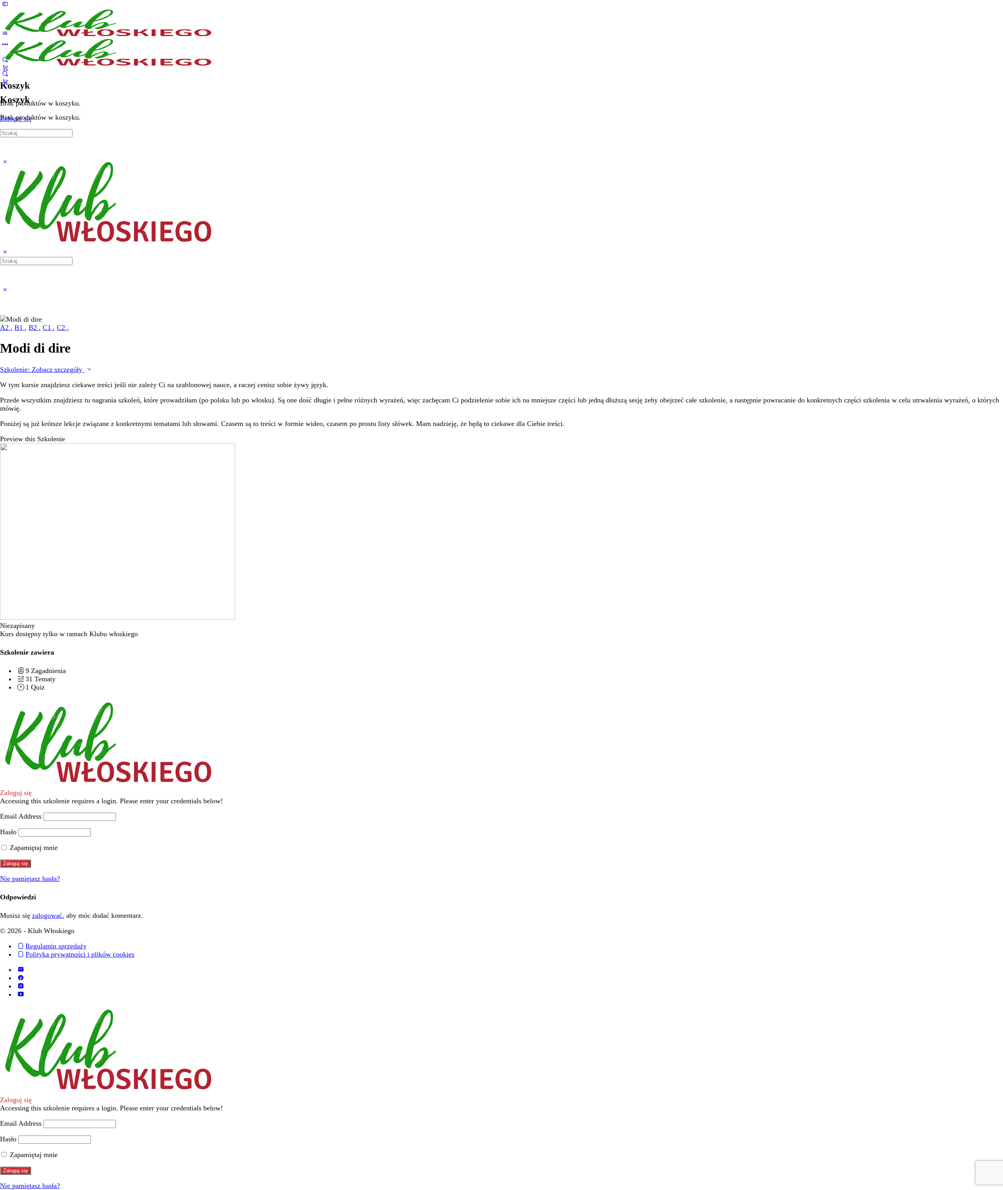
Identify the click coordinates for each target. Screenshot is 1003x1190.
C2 (62, 327)
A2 (5, 327)
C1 (48, 327)
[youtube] (20, 994)
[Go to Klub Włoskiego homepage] (107, 33)
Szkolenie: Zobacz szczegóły (42, 369)
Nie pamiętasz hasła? (30, 878)
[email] (20, 969)
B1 (19, 327)
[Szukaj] (5, 73)
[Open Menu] (5, 33)
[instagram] (20, 986)
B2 (34, 327)
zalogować (47, 915)
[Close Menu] (5, 252)
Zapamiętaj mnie (33, 848)
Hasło (8, 832)
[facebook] (20, 977)
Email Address (21, 816)
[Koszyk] (5, 82)
